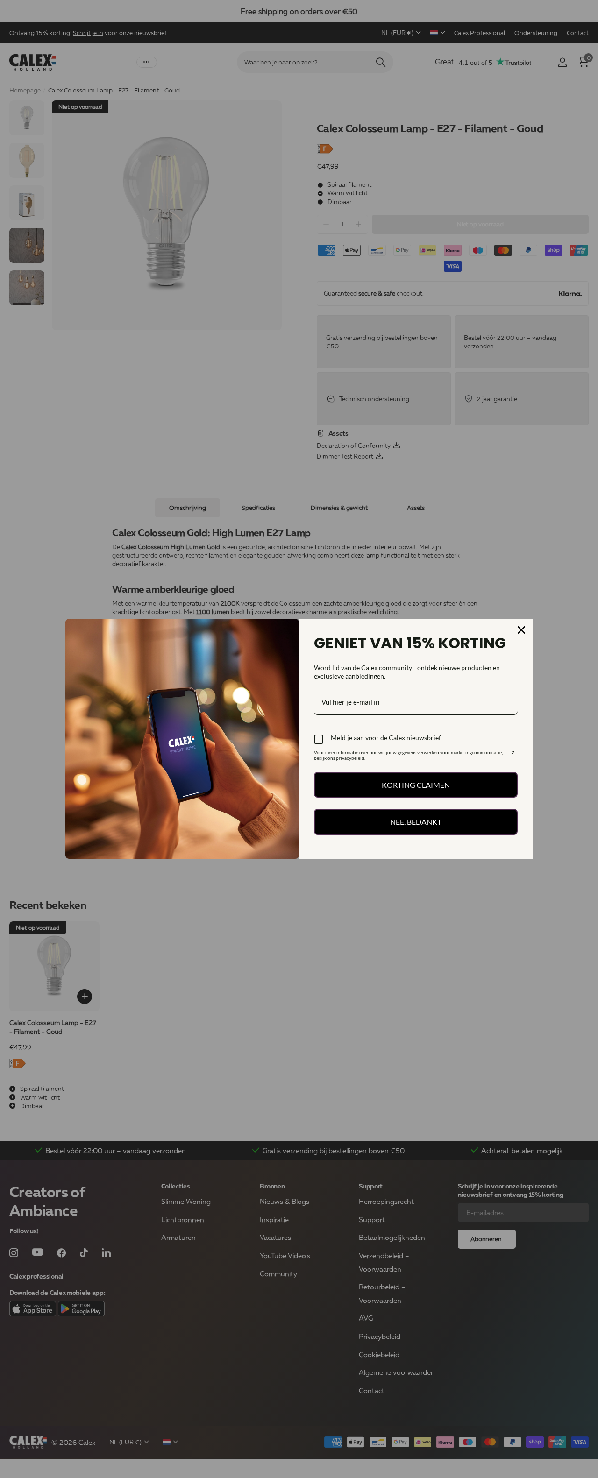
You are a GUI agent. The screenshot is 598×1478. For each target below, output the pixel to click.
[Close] (521, 630)
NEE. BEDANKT (415, 821)
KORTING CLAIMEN (416, 784)
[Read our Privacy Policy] (512, 753)
